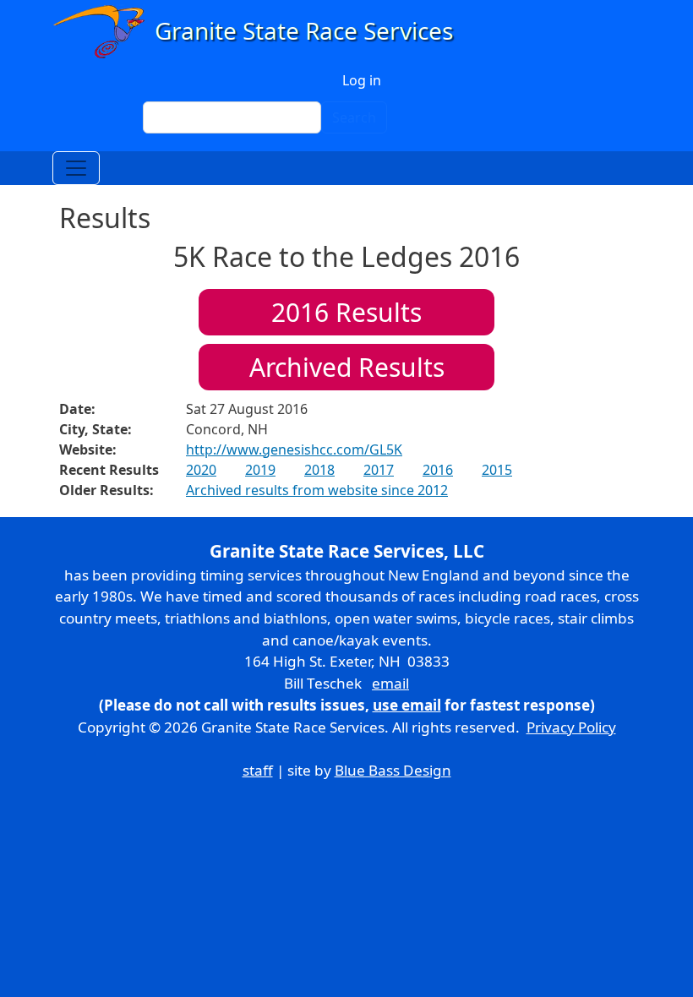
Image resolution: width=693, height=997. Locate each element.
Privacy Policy (571, 727)
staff (258, 770)
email (390, 683)
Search (354, 117)
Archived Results (347, 367)
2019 (260, 469)
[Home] (260, 31)
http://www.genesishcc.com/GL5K (294, 449)
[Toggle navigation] (76, 168)
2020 (201, 469)
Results (346, 312)
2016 (438, 469)
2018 (319, 469)
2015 (497, 469)
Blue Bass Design (393, 770)
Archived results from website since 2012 (317, 490)
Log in (361, 80)
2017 (378, 469)
